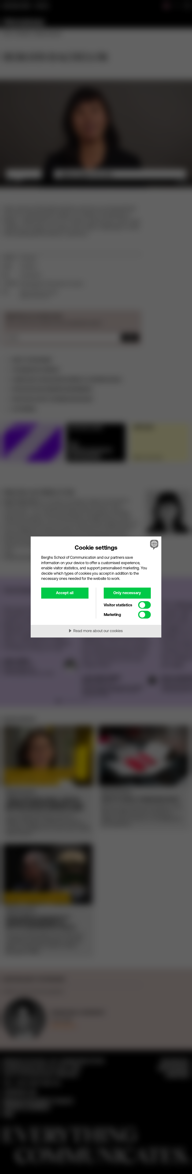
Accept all (65, 593)
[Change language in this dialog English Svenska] (154, 544)
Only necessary (127, 593)
